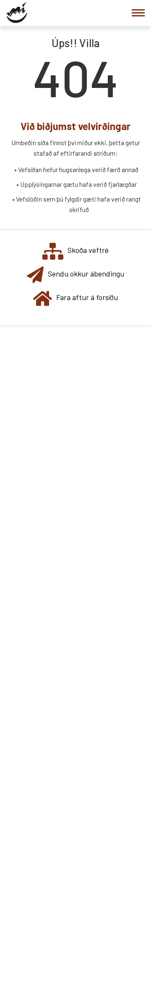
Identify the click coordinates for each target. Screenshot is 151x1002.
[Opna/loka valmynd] (138, 13)
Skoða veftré (88, 250)
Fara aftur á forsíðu (87, 297)
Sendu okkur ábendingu (86, 273)
